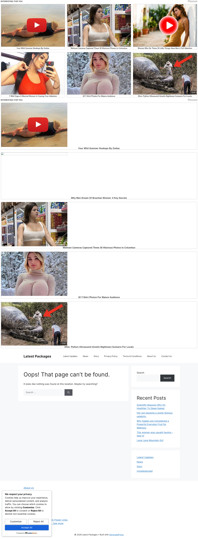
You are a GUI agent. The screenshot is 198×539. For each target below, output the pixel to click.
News (85, 356)
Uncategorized (145, 471)
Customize (16, 521)
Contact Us (166, 356)
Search (140, 372)
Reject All (38, 521)
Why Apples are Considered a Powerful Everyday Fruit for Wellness (153, 424)
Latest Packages (37, 356)
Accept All (26, 527)
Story (96, 356)
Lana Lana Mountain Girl (150, 440)
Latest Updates (70, 356)
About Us (151, 356)
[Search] (68, 392)
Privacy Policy (110, 356)
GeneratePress (116, 534)
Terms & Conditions (132, 356)
